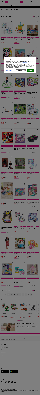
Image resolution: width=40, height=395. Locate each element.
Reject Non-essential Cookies (21, 70)
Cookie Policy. (24, 62)
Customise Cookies (9, 70)
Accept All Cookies (30, 70)
